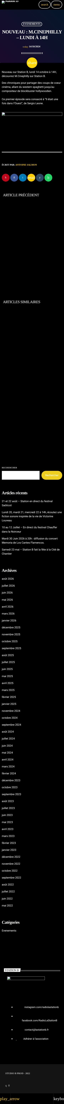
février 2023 (9, 843)
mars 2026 (8, 613)
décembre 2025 (11, 627)
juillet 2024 (8, 738)
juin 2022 (7, 898)
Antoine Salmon (26, 164)
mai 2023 (7, 822)
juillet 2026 (8, 585)
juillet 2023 (8, 808)
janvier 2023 (9, 850)
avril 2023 (7, 829)
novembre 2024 (11, 710)
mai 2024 (7, 752)
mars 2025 (8, 690)
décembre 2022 (11, 856)
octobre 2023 (9, 787)
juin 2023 (7, 815)
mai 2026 (7, 599)
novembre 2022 (11, 863)
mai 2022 (7, 905)
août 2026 (8, 578)
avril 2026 (7, 606)
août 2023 (8, 801)
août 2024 (8, 731)
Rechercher (9, 467)
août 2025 (8, 655)
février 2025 (9, 697)
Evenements (32, 24)
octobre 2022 (9, 870)
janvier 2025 (9, 704)
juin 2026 (7, 592)
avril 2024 (7, 759)
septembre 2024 (11, 724)
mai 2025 (7, 676)
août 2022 (8, 884)
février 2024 (9, 773)
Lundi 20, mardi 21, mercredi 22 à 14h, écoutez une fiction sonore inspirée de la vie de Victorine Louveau (30, 429)
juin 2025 (7, 669)
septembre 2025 (11, 648)
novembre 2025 (11, 634)
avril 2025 (7, 683)
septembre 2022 (11, 877)
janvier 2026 (9, 620)
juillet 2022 (8, 891)
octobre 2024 (9, 717)
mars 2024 (8, 766)
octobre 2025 (9, 641)
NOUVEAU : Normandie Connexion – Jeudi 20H (24, 254)
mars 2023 (8, 836)
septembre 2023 (11, 794)
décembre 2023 (11, 780)
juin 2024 (7, 745)
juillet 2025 (8, 662)
